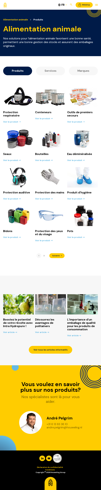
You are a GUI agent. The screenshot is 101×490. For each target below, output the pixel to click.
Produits (18, 71)
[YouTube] (49, 458)
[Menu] (95, 4)
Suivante (56, 256)
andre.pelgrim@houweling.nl (64, 427)
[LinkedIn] (42, 458)
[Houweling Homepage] (5, 4)
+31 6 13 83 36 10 (57, 424)
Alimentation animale (15, 19)
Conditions (50, 470)
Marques (83, 71)
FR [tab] (63, 5)
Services (50, 71)
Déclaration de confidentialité (50, 467)
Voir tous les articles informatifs (51, 349)
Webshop (86, 5)
